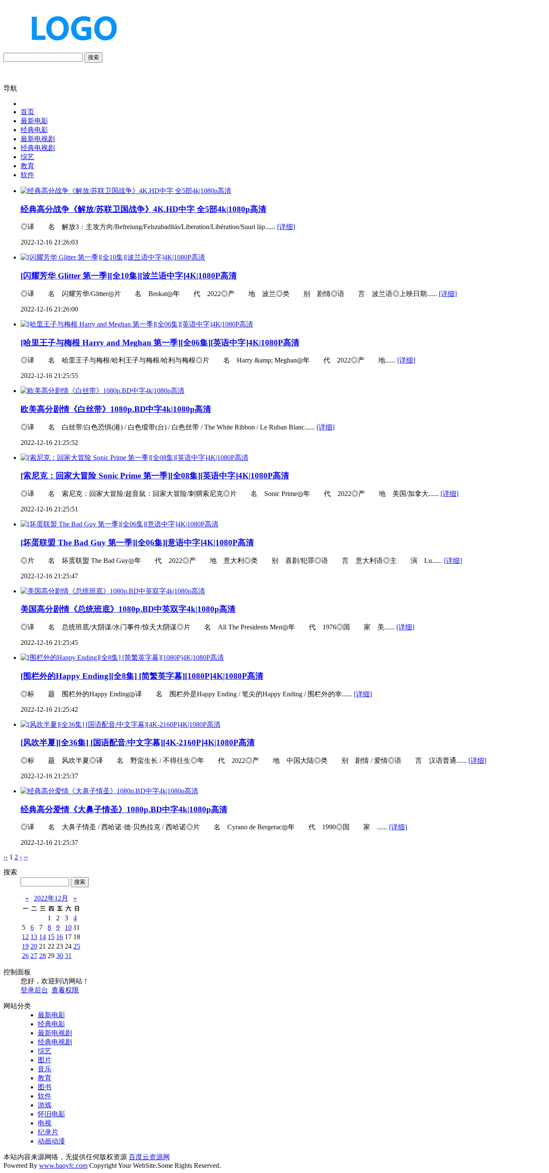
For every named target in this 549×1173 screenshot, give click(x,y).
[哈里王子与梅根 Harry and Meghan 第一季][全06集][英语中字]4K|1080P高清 (160, 342)
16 (59, 936)
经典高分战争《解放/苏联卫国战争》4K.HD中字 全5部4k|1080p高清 (143, 209)
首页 (27, 111)
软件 (27, 174)
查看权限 (65, 990)
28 (42, 955)
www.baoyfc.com (63, 1165)
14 (42, 936)
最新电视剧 (38, 138)
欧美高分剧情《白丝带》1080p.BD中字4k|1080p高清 (116, 409)
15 (51, 936)
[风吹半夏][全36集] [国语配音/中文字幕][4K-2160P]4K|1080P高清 (138, 742)
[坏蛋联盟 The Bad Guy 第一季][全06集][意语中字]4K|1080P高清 (137, 542)
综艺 (27, 156)
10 (68, 927)
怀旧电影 (51, 1114)
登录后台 (34, 990)
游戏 (44, 1105)
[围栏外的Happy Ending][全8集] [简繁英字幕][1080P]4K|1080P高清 (142, 675)
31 (68, 955)
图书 (44, 1087)
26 (25, 955)
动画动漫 (51, 1141)
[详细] (286, 226)
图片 (44, 1060)
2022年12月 (51, 898)
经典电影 (34, 129)
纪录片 (48, 1132)
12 (25, 936)
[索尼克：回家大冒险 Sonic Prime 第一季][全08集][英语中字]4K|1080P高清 (155, 475)
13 (33, 936)
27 (33, 955)
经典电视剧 (38, 147)
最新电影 (34, 120)
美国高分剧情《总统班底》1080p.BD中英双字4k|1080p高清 (128, 609)
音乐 (44, 1069)
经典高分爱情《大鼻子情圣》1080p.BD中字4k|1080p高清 (124, 809)
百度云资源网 (149, 1157)
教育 (27, 165)
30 (59, 955)
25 (76, 946)
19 (25, 946)
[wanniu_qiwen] (70, 48)
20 (33, 946)
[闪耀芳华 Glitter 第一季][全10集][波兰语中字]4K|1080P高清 (129, 275)
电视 (44, 1123)
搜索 (93, 57)
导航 (10, 88)
